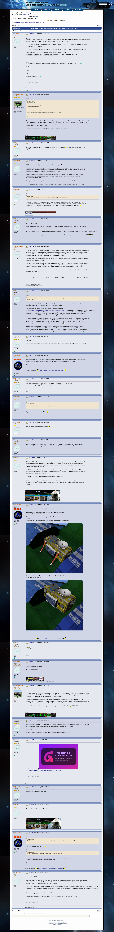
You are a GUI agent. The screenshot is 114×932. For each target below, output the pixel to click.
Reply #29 (31, 189)
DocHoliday (18, 661)
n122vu (17, 457)
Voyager (17, 143)
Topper (17, 33)
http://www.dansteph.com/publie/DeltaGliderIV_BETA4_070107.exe (43, 770)
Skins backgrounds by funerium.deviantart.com (57, 923)
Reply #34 (31, 355)
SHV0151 (17, 189)
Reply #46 (31, 787)
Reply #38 (31, 440)
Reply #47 (31, 804)
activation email (25, 14)
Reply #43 (31, 685)
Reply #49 (31, 872)
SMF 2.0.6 (51, 920)
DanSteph (18, 355)
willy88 (17, 396)
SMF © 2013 (56, 920)
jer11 (16, 642)
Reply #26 (31, 94)
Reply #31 (31, 246)
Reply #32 (31, 291)
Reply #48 (31, 832)
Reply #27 (31, 143)
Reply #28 (31, 160)
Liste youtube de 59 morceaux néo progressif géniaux (51, 370)
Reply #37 (31, 422)
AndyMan (18, 440)
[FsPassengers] (14, 375)
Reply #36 (31, 396)
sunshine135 (19, 94)
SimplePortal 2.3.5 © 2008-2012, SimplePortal (57, 922)
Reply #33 (31, 336)
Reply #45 (31, 740)
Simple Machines (62, 920)
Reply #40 (31, 504)
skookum (17, 872)
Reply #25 (31, 33)
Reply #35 (31, 379)
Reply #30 (31, 219)
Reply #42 (31, 661)
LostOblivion (19, 246)
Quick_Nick (18, 379)
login (26, 13)
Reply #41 (31, 642)
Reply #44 (31, 720)
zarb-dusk (18, 336)
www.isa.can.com (28, 213)
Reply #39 (31, 457)
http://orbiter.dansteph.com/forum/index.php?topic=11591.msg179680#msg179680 (47, 310)
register (31, 13)
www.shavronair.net (29, 214)
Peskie (17, 291)
